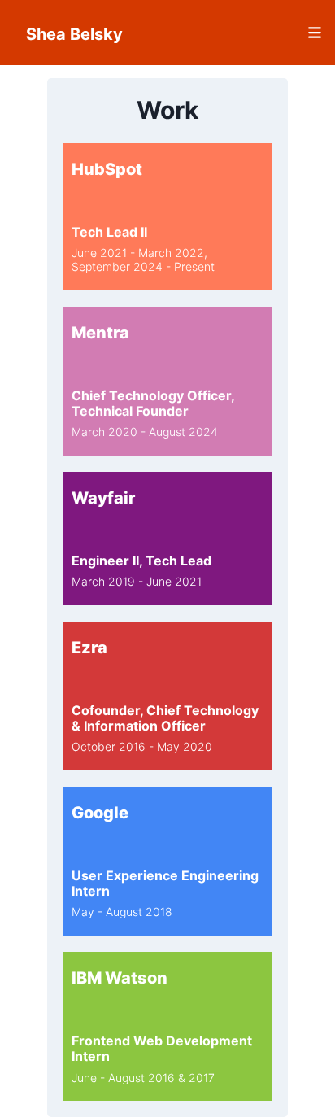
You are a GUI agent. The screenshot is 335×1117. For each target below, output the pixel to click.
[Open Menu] (253, 32)
